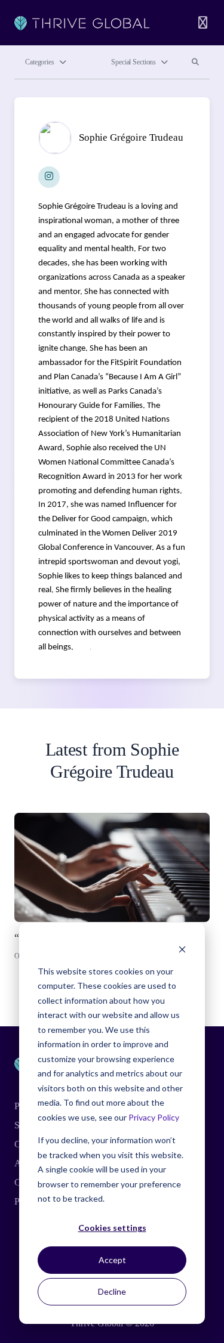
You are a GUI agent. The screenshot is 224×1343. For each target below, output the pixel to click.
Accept (112, 1260)
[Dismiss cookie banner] (182, 948)
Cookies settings (112, 1228)
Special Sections (133, 62)
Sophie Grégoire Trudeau (131, 137)
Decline (112, 1291)
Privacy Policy (153, 1117)
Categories (39, 62)
